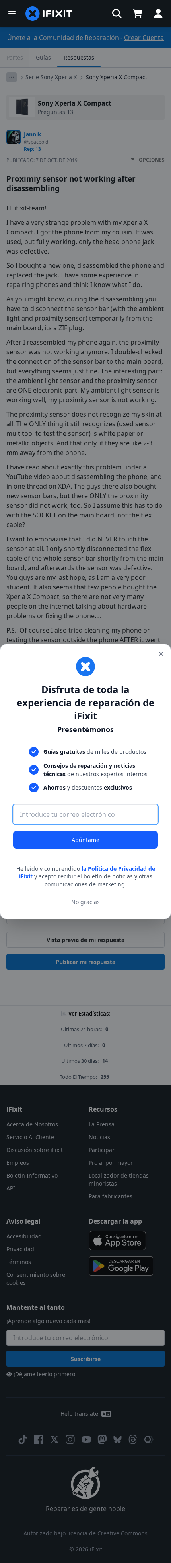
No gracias (85, 902)
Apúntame (85, 840)
